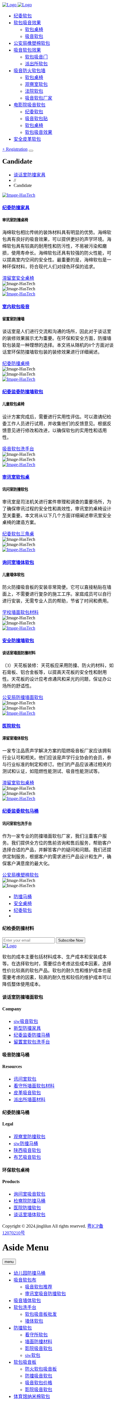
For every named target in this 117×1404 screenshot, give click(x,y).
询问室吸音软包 (29, 1194)
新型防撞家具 (27, 1028)
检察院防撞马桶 (29, 1200)
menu (9, 1262)
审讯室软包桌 (16, 477)
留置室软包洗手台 (32, 1042)
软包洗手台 (25, 1307)
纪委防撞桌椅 (16, 363)
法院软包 (34, 91)
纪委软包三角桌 (18, 533)
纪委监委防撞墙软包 (22, 391)
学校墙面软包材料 (20, 612)
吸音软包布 (25, 1280)
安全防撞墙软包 (18, 640)
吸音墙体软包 (27, 1300)
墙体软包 (34, 1321)
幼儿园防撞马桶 (29, 1273)
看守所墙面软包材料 (34, 1085)
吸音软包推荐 (38, 1286)
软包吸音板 (25, 1362)
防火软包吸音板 (41, 1369)
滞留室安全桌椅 (18, 278)
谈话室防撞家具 (29, 174)
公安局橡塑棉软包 (20, 875)
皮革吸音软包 (27, 1092)
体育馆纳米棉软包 (32, 1396)
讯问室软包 (25, 1079)
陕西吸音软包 (27, 1150)
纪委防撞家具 (16, 207)
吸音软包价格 (38, 1382)
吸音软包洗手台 (18, 448)
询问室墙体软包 (18, 562)
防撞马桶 (23, 896)
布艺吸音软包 (27, 1157)
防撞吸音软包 (38, 1375)
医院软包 (11, 726)
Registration (15, 149)
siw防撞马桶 (26, 1143)
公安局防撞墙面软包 (22, 697)
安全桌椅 (23, 903)
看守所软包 (36, 1334)
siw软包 (32, 1355)
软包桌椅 (34, 77)
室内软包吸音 (16, 306)
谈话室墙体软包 (29, 1214)
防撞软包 (23, 1328)
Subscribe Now (70, 940)
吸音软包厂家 (38, 98)
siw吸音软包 (26, 1021)
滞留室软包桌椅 (18, 782)
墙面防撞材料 (38, 1341)
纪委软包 (23, 910)
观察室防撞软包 (29, 1136)
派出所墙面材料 (29, 1099)
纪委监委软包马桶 (20, 811)
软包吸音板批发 (41, 1314)
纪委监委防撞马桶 (32, 1035)
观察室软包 (36, 84)
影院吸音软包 (38, 1348)
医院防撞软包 (27, 1207)
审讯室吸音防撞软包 (45, 1293)
